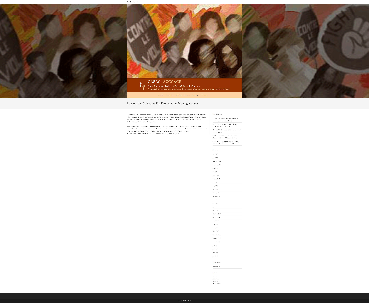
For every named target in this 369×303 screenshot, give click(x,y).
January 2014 (216, 179)
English (129, 2)
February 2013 (216, 193)
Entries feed (216, 279)
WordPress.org (216, 283)
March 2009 (216, 256)
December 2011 (217, 214)
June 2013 (215, 182)
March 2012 (216, 210)
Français (135, 2)
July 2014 (215, 168)
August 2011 (216, 221)
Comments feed (217, 281)
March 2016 (216, 158)
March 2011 (216, 231)
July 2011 (215, 224)
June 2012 (215, 203)
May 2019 (215, 154)
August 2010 (216, 242)
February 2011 (216, 235)
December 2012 (217, 200)
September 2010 (217, 238)
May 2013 (215, 186)
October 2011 (216, 217)
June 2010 (215, 249)
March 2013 (216, 189)
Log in (214, 276)
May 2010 (215, 252)
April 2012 (215, 207)
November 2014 (217, 161)
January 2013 (216, 196)
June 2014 (215, 172)
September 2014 (217, 165)
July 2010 (215, 245)
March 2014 (216, 175)
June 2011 (215, 228)
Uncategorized (216, 266)
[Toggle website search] (210, 95)
